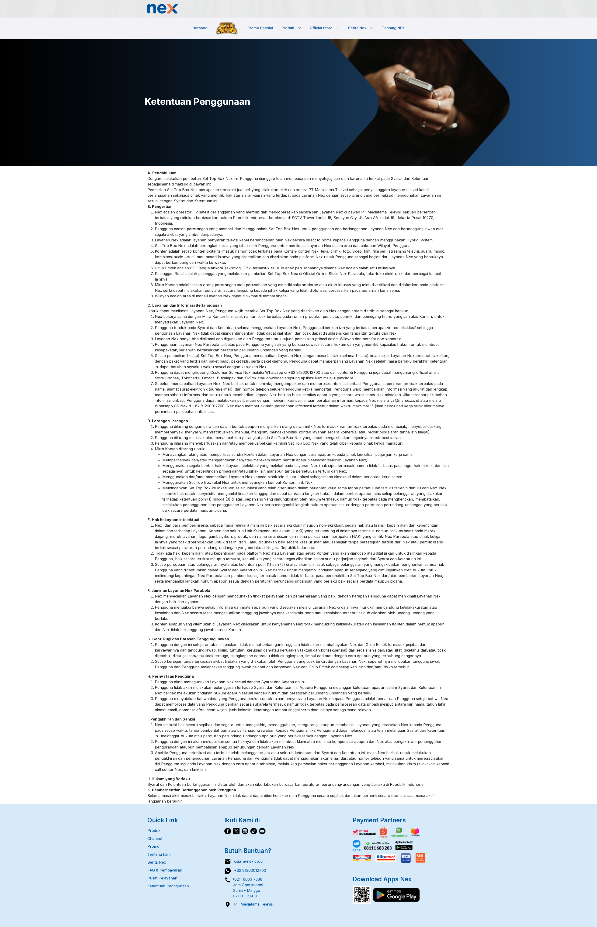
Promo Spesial (260, 28)
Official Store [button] (323, 28)
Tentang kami (159, 854)
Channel (154, 838)
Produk (153, 830)
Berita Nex (156, 862)
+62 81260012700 (248, 870)
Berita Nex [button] (359, 28)
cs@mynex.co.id (247, 861)
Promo (153, 846)
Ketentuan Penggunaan (168, 886)
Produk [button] (289, 28)
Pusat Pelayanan (162, 878)
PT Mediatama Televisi (252, 904)
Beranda (200, 28)
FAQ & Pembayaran (164, 870)
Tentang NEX (393, 28)
